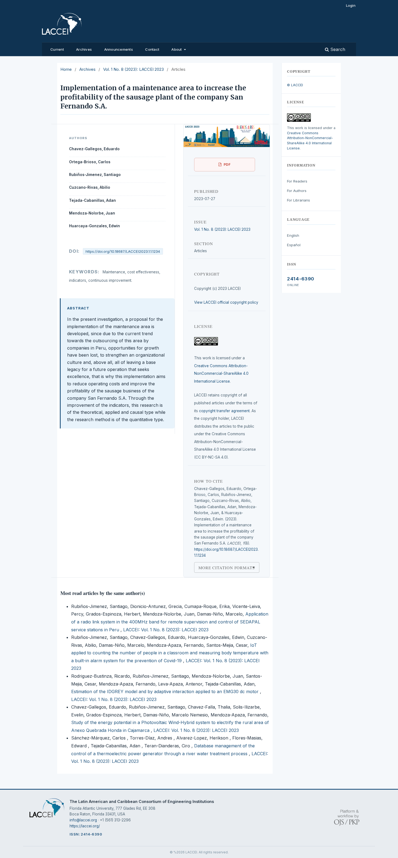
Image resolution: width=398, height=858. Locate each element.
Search (337, 49)
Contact (152, 49)
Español (294, 245)
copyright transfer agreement (224, 411)
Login (350, 5)
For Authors (296, 190)
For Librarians (298, 200)
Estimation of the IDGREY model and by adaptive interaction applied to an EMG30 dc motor (165, 691)
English (293, 235)
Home (66, 69)
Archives (84, 49)
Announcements (118, 49)
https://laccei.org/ (85, 826)
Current (57, 49)
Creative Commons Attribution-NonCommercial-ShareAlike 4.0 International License (221, 373)
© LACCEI (295, 85)
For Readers (297, 181)
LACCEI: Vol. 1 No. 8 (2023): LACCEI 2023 (165, 629)
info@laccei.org (83, 820)
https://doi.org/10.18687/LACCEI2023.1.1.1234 (123, 251)
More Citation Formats (226, 567)
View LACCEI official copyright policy (226, 302)
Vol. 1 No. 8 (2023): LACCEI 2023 (133, 69)
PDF (227, 164)
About (177, 49)
